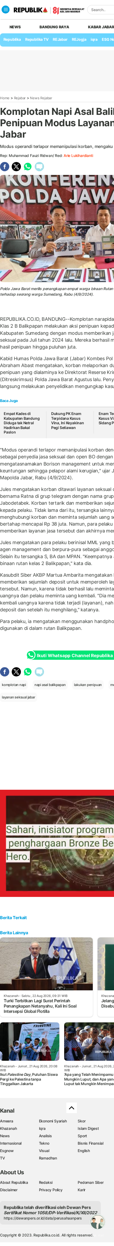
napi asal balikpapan (50, 685)
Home (5, 98)
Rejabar (20, 98)
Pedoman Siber (90, 1182)
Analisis (45, 1136)
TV (2, 1158)
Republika (12, 39)
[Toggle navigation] (5, 9)
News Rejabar (41, 98)
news (15, 27)
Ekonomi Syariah (53, 1121)
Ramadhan (48, 1158)
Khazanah (8, 1128)
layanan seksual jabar (18, 697)
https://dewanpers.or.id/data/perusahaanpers (43, 1218)
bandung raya (54, 27)
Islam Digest (88, 1128)
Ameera (6, 1121)
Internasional (10, 1143)
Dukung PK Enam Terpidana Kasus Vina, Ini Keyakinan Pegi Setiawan (67, 420)
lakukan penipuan (88, 685)
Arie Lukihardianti (78, 155)
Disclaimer (8, 1190)
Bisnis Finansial (90, 1143)
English (84, 1150)
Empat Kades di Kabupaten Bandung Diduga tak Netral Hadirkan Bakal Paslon (22, 422)
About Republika (14, 1182)
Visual (44, 1150)
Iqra (42, 1128)
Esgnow (7, 1150)
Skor (81, 1121)
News (5, 1136)
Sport (82, 1136)
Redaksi (46, 1182)
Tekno (44, 1143)
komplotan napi (14, 685)
